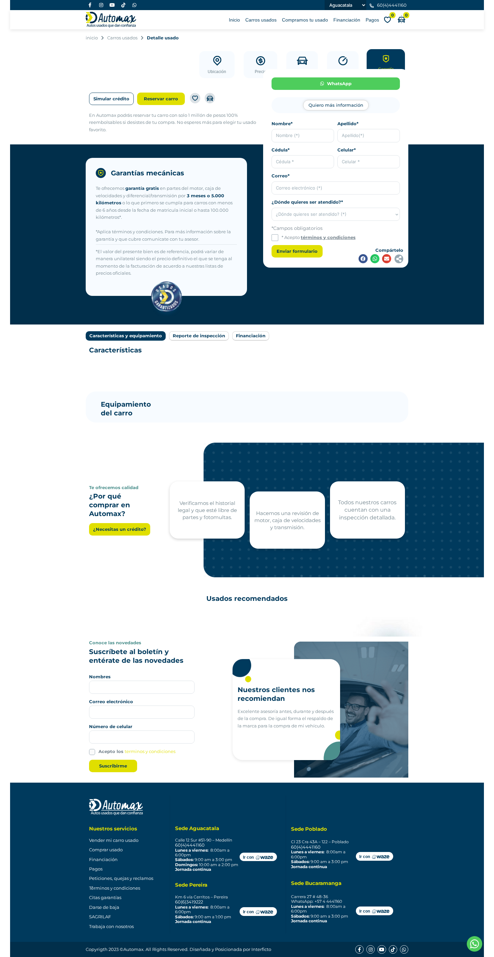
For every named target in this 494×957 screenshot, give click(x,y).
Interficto (261, 949)
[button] (363, 258)
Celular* (346, 149)
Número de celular (110, 726)
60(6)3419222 (189, 901)
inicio (92, 37)
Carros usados (261, 20)
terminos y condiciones (150, 751)
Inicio (234, 20)
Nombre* (282, 123)
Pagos (372, 20)
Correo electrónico (111, 701)
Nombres (100, 676)
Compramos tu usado (305, 20)
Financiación (346, 20)
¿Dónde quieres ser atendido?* (307, 202)
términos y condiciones (328, 237)
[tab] (336, 105)
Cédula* (281, 149)
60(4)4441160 (190, 845)
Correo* (281, 175)
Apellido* (348, 123)
